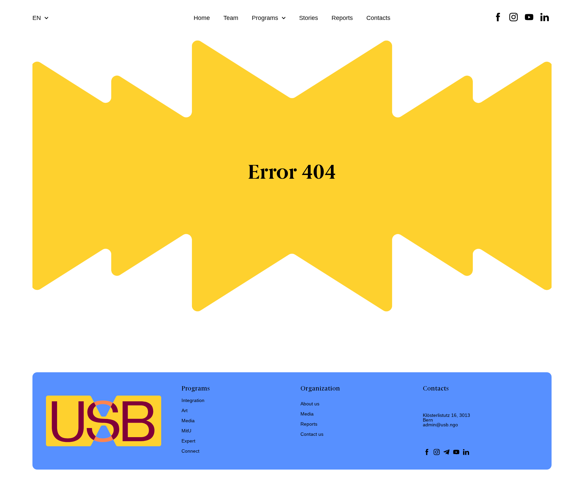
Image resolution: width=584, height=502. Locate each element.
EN (36, 18)
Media (188, 420)
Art (184, 410)
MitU (186, 430)
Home (202, 18)
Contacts (378, 18)
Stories (308, 18)
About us (309, 403)
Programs (265, 18)
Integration (192, 400)
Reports (342, 18)
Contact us (311, 434)
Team (230, 18)
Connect (190, 451)
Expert (188, 441)
